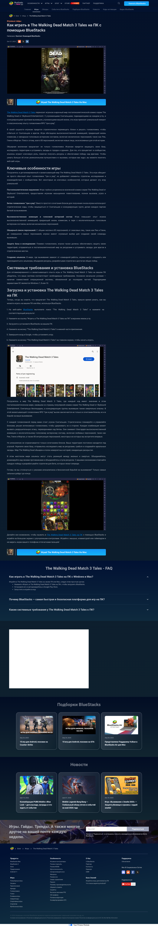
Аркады (13, 888)
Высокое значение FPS (58, 892)
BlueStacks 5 (14, 864)
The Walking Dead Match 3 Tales (40, 16)
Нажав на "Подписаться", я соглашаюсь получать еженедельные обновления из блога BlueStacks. (116, 835)
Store (72, 3)
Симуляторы (14, 899)
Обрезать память (56, 887)
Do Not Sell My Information (110, 918)
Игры (47, 3)
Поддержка (98, 3)
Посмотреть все (135, 223)
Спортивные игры (16, 901)
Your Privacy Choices (81, 925)
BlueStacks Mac (15, 861)
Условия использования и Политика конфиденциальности (28, 918)
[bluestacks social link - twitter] (137, 872)
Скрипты (53, 890)
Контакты (89, 866)
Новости (96, 9)
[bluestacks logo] (16, 3)
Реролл (52, 882)
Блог (57, 3)
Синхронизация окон (57, 872)
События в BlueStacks (60, 9)
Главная (27, 9)
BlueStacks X (133, 248)
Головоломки (15, 891)
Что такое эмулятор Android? (96, 883)
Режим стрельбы (56, 864)
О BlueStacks (90, 861)
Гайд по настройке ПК (126, 238)
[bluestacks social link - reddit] (128, 872)
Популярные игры (16, 881)
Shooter (144, 243)
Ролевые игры (15, 896)
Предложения (15, 869)
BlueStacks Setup (132, 243)
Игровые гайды (123, 48)
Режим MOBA (54, 866)
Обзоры (45, 9)
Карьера (89, 869)
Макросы (53, 874)
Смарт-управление (56, 879)
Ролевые (142, 238)
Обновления (126, 861)
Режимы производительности (60, 884)
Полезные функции (56, 897)
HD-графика (54, 895)
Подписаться (138, 829)
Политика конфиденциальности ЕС (90, 918)
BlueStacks (28, 309)
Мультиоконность (56, 869)
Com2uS (122, 248)
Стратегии (13, 904)
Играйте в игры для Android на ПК (97, 881)
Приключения (15, 886)
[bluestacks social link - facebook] (133, 872)
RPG (120, 243)
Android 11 (13, 872)
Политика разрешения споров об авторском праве (63, 918)
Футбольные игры (16, 906)
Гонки (12, 893)
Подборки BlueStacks (81, 9)
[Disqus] (49, 658)
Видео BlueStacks (127, 9)
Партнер (86, 3)
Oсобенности (34, 3)
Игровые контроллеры (58, 861)
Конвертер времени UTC (58, 900)
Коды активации (109, 9)
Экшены (13, 883)
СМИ (87, 872)
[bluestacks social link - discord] (123, 872)
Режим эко (54, 877)
